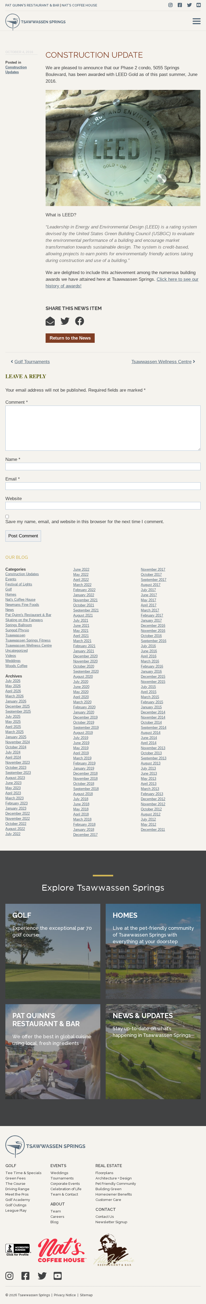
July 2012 (148, 819)
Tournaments (61, 1178)
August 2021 (83, 615)
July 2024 (12, 752)
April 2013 (148, 784)
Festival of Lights (18, 584)
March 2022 (82, 585)
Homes (10, 594)
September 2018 (86, 789)
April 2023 (13, 793)
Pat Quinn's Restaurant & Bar (32, 5)
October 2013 (151, 753)
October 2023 (15, 768)
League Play (16, 1210)
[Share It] (82, 323)
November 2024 (17, 742)
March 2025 (14, 732)
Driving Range (17, 1189)
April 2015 (148, 692)
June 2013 (149, 773)
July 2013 (148, 768)
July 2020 (80, 682)
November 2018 (85, 779)
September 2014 (153, 728)
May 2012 (148, 824)
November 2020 (85, 661)
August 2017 (150, 585)
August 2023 (15, 778)
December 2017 (85, 835)
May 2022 (81, 575)
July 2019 (80, 738)
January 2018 (83, 830)
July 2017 (148, 590)
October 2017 (151, 575)
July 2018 (80, 799)
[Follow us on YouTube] (199, 5)
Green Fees (15, 1178)
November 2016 (153, 631)
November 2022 (17, 819)
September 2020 (86, 671)
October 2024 (15, 747)
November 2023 (17, 762)
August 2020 (83, 677)
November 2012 (153, 804)
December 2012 (153, 799)
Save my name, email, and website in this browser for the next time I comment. (84, 521)
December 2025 (17, 706)
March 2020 (82, 702)
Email (12, 479)
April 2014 (148, 743)
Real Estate (108, 1165)
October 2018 (83, 784)
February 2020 (84, 707)
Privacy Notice (65, 1295)
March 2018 (82, 819)
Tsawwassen (15, 635)
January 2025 (15, 737)
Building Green (108, 1189)
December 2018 (85, 773)
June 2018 (81, 804)
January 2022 (83, 595)
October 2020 (83, 666)
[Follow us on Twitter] (189, 5)
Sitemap (86, 1295)
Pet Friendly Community (115, 1184)
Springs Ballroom (18, 625)
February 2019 (84, 763)
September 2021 (86, 610)
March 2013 (150, 789)
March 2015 (150, 697)
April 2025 (13, 727)
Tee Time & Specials (23, 1173)
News (9, 610)
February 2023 (16, 803)
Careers (57, 1217)
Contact (105, 1209)
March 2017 (150, 610)
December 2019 (85, 717)
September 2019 (86, 728)
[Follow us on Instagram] (170, 5)
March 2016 (150, 661)
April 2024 (13, 757)
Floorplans (104, 1173)
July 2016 (148, 646)
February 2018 (84, 824)
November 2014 (153, 717)
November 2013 (153, 748)
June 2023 (13, 783)
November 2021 (85, 600)
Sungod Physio (17, 630)
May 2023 (13, 788)
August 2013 (150, 763)
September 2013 (153, 758)
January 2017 (151, 620)
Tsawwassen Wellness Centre (28, 645)
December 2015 (153, 677)
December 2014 (153, 712)
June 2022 (81, 569)
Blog (54, 1222)
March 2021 (82, 641)
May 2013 (148, 779)
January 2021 (83, 651)
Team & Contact (64, 1194)
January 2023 (15, 808)
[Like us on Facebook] (180, 5)
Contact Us (104, 1217)
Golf (8, 589)
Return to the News (70, 338)
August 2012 (150, 814)
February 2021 (84, 646)
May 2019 (81, 748)
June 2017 (149, 595)
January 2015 (151, 707)
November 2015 (153, 682)
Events (10, 579)
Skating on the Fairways (24, 620)
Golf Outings (15, 1205)
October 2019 (83, 722)
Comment (16, 402)
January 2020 (83, 712)
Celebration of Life (66, 1189)
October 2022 (15, 824)
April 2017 (148, 605)
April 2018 (81, 814)
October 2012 (151, 809)
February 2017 (152, 615)
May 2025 (13, 722)
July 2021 (80, 620)
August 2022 (15, 829)
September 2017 (153, 580)
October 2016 (151, 636)
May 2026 (13, 686)
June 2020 (81, 687)
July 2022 (12, 834)
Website (13, 498)
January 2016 (151, 671)
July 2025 (12, 717)
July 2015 (148, 687)
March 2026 (14, 696)
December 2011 (153, 830)
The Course (15, 1184)
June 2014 (149, 738)
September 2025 (18, 711)
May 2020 (81, 692)
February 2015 (152, 702)
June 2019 (81, 743)
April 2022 (81, 580)
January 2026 (15, 701)
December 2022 (17, 813)
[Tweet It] (67, 323)
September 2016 (153, 641)
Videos (10, 656)
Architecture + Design (113, 1178)
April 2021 (81, 636)
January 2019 (83, 768)
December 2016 (153, 626)
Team (55, 1211)
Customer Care (108, 1200)
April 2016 (148, 656)
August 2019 (83, 733)
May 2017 (148, 600)
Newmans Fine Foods (22, 605)
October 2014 (151, 722)
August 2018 (83, 794)
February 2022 (84, 590)
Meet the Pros (16, 1194)
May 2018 (81, 809)
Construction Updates (22, 574)
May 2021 (81, 631)
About (57, 1204)
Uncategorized (16, 651)
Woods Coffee (16, 666)
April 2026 (13, 691)
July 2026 (12, 681)
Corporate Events (65, 1184)
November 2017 (153, 569)
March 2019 (82, 758)
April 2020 (81, 697)
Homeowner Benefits (113, 1194)
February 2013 (152, 794)
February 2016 (152, 666)
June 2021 (81, 626)
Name (12, 459)
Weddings (13, 661)
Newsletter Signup (111, 1222)
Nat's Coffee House (79, 5)
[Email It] (53, 323)
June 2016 (149, 651)
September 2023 (18, 773)
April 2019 (81, 753)
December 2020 (85, 656)
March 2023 (14, 798)
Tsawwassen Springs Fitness (28, 640)
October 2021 (83, 605)
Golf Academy (17, 1200)
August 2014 (150, 733)
